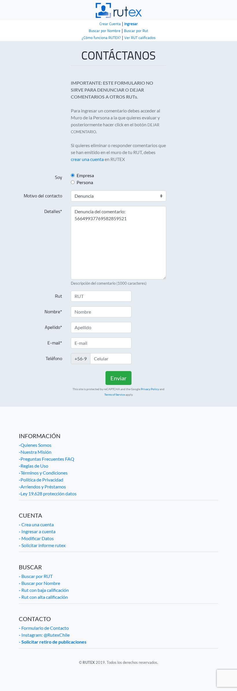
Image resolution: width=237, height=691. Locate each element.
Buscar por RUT (36, 576)
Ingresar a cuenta (37, 531)
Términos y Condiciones (43, 472)
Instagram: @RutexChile (44, 635)
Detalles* (53, 211)
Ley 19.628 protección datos (48, 493)
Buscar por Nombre (39, 583)
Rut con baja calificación (44, 590)
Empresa (85, 175)
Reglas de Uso (33, 465)
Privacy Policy (150, 389)
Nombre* (53, 312)
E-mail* (54, 343)
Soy (58, 177)
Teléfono (54, 358)
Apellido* (53, 327)
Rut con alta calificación (43, 597)
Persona (85, 182)
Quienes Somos (35, 445)
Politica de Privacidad (41, 479)
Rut (58, 296)
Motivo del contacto (43, 196)
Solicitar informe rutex (42, 545)
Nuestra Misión (35, 452)
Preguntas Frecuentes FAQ (46, 459)
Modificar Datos (36, 538)
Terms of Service (114, 394)
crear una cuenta (87, 159)
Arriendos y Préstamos (42, 486)
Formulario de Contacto (44, 628)
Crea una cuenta (36, 524)
